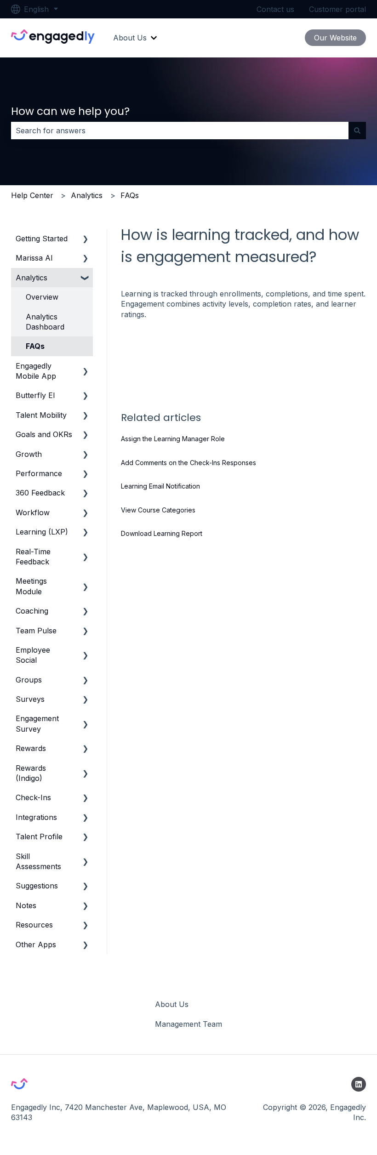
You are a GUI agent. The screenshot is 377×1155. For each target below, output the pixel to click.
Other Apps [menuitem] (36, 944)
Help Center (32, 195)
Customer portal (337, 9)
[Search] (357, 130)
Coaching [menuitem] (32, 610)
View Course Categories (158, 510)
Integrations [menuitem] (36, 817)
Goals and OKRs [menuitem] (44, 434)
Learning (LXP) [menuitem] (42, 531)
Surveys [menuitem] (30, 699)
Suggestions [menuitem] (37, 885)
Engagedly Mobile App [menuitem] (36, 371)
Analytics (87, 195)
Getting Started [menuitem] (42, 238)
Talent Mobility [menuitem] (41, 415)
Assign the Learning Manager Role (173, 439)
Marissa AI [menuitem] (34, 257)
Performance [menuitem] (39, 473)
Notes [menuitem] (26, 905)
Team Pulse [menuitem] (36, 630)
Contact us (275, 9)
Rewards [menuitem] (31, 748)
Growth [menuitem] (29, 454)
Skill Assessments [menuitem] (38, 861)
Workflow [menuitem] (33, 512)
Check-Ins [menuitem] (33, 797)
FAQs (129, 195)
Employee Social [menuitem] (33, 655)
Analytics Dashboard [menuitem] (45, 321)
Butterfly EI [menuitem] (35, 395)
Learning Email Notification (160, 486)
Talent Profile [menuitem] (39, 836)
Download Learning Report (161, 533)
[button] (85, 239)
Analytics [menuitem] (31, 277)
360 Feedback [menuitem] (40, 492)
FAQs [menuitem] (35, 346)
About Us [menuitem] (171, 1004)
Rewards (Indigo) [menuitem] (31, 773)
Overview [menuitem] (42, 297)
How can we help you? (70, 111)
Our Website (335, 37)
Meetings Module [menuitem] (31, 586)
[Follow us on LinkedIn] (358, 1084)
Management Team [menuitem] (188, 1024)
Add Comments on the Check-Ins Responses (188, 463)
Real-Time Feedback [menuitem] (33, 556)
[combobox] (179, 130)
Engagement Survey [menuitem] (37, 723)
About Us (130, 37)
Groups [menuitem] (29, 679)
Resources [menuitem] (34, 924)
